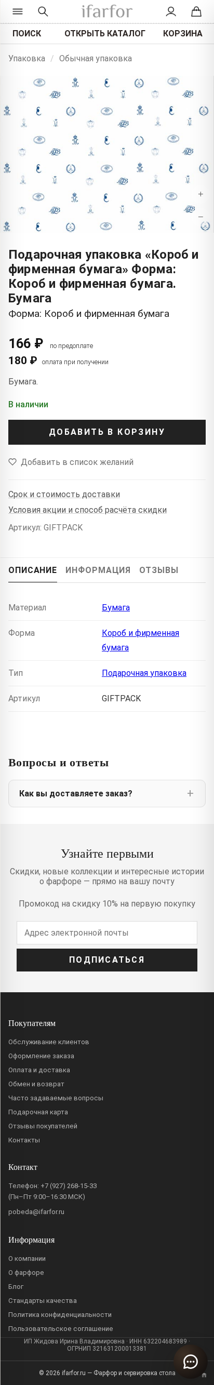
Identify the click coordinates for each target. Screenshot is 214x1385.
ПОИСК (26, 33)
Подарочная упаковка (144, 673)
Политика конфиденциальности (60, 1315)
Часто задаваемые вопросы (55, 1098)
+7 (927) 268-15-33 (69, 1186)
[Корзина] (196, 11)
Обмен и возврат (36, 1084)
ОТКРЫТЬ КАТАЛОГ (104, 33)
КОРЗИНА (183, 33)
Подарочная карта (38, 1112)
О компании (27, 1258)
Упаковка (26, 58)
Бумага (116, 607)
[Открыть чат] (190, 1361)
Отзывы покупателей (42, 1126)
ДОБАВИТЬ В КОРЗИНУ (107, 432)
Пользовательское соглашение (60, 1329)
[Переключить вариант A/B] (204, 1375)
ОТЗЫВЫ (158, 570)
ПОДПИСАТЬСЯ (107, 960)
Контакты (24, 1140)
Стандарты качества (42, 1300)
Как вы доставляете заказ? (75, 793)
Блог (15, 1286)
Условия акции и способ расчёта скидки (87, 510)
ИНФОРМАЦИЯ (98, 570)
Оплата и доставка (39, 1070)
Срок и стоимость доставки (64, 494)
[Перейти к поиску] (43, 11)
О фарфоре (26, 1272)
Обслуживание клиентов (48, 1042)
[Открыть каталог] (17, 11)
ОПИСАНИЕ (32, 570)
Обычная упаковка (95, 58)
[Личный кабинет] (171, 11)
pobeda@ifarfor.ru (36, 1212)
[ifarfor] (107, 12)
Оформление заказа (41, 1056)
